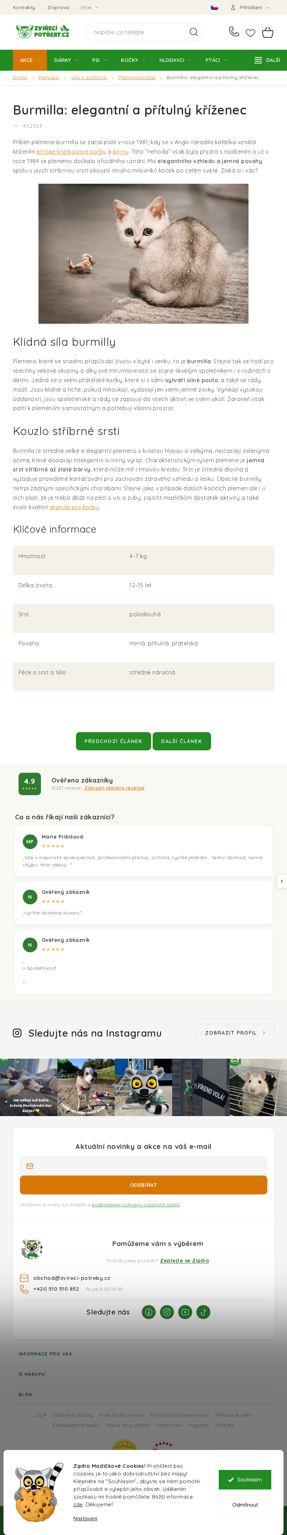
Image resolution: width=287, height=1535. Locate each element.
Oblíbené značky (72, 1415)
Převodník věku (234, 1415)
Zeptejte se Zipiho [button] (184, 1260)
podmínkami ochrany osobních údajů (136, 1204)
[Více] (267, 60)
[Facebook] (149, 1312)
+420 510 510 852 (235, 32)
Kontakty (24, 7)
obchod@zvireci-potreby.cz (71, 1277)
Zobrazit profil (231, 1033)
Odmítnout (245, 1504)
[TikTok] (203, 1312)
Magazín (199, 1425)
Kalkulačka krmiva (121, 1415)
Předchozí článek (113, 741)
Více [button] (86, 7)
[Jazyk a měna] (214, 7)
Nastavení (85, 1518)
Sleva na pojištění (128, 1425)
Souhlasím (249, 1479)
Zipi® (41, 1415)
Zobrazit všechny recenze (114, 788)
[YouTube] (185, 1312)
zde (78, 1504)
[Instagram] (167, 1312)
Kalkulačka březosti (76, 1425)
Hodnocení (169, 1425)
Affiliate (225, 1425)
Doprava (59, 7)
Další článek (181, 741)
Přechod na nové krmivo (179, 1415)
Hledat (194, 32)
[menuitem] (30, 60)
